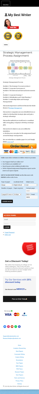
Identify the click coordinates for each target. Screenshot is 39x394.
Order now (8, 234)
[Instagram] (8, 326)
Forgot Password (9, 232)
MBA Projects (19, 366)
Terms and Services (19, 378)
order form (10, 142)
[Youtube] (12, 326)
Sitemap (19, 383)
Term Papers (19, 363)
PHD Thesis (19, 369)
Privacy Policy (19, 381)
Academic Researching (19, 348)
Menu (6, 44)
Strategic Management (15, 108)
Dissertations (19, 360)
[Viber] (19, 326)
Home (19, 345)
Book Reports (19, 351)
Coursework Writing (19, 354)
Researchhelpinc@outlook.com (12, 338)
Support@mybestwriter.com (11, 336)
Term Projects (19, 375)
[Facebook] (5, 326)
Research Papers (19, 372)
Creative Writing (19, 357)
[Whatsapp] (16, 326)
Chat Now (6, 4)
